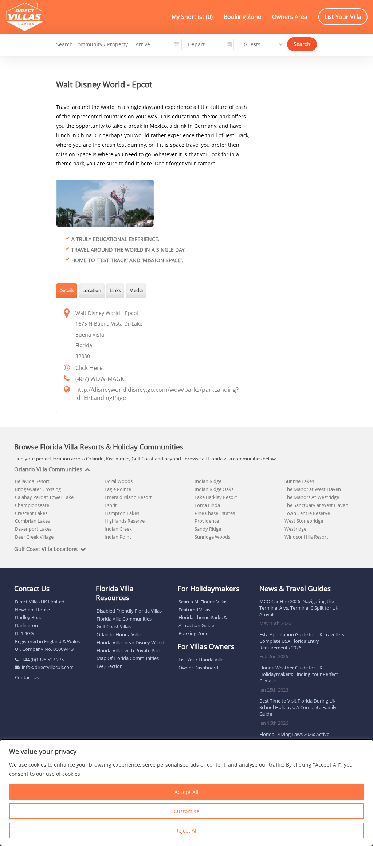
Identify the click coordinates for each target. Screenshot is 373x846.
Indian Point (118, 537)
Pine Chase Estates (215, 513)
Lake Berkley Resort (216, 497)
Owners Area (289, 17)
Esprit (111, 505)
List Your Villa (343, 17)
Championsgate (32, 505)
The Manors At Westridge (311, 497)
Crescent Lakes (31, 513)
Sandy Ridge (208, 529)
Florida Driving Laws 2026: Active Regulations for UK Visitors (294, 737)
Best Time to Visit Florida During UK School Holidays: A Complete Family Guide (298, 707)
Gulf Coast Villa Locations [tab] (46, 549)
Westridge (295, 529)
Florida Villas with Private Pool (129, 650)
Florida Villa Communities (124, 618)
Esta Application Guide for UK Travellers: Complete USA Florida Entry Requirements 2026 (302, 641)
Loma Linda (207, 505)
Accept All (186, 791)
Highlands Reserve (125, 521)
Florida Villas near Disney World (130, 642)
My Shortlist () (192, 17)
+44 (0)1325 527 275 (43, 659)
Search (302, 43)
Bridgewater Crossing (38, 489)
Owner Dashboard (198, 667)
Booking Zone (242, 17)
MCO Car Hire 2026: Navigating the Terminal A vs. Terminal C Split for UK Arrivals (298, 608)
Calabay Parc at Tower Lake (44, 497)
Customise (186, 811)
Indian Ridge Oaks (214, 489)
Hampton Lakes (122, 513)
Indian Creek (118, 529)
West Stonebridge (303, 521)
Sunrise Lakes (299, 481)
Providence (207, 521)
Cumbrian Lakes (32, 521)
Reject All (186, 830)
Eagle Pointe (118, 489)
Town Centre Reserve (307, 513)
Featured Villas (194, 609)
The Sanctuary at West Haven (316, 505)
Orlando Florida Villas (119, 634)
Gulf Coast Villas (114, 626)
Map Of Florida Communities (128, 658)
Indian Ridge (208, 481)
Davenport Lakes (33, 529)
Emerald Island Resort (128, 497)
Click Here (89, 368)
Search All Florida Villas (202, 601)
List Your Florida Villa (200, 659)
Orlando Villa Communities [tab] (48, 469)
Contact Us (27, 677)
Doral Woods (119, 481)
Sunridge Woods (212, 537)
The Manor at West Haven (312, 489)
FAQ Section (110, 666)
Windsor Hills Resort (306, 537)
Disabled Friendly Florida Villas (129, 610)
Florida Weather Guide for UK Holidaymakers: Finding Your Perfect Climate (298, 674)
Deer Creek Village (34, 537)
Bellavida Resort (32, 481)
